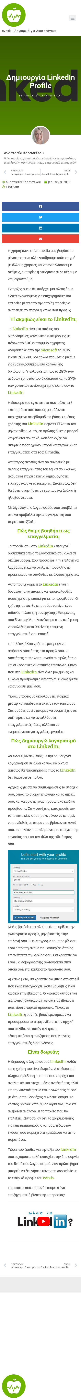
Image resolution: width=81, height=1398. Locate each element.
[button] (40, 206)
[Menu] (72, 18)
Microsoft (48, 350)
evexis (48, 1178)
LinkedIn (20, 329)
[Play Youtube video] (43, 1221)
